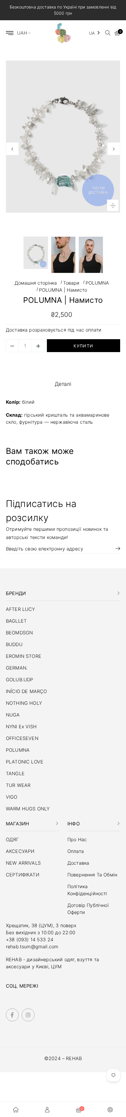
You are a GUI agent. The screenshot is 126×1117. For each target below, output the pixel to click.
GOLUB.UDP (19, 679)
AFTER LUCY (20, 609)
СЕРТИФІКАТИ (22, 875)
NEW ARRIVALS (23, 863)
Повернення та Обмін (92, 875)
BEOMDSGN (19, 633)
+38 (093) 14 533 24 (29, 939)
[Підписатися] (115, 548)
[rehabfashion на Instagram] (28, 1015)
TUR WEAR (18, 785)
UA (92, 33)
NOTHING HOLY (24, 703)
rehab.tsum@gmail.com (32, 946)
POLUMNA (97, 283)
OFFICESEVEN (22, 738)
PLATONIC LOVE (24, 762)
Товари (71, 283)
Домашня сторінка (36, 283)
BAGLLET (16, 621)
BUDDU (14, 644)
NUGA (13, 715)
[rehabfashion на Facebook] (12, 1015)
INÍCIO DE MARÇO (26, 691)
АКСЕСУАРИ (20, 851)
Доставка (17, 330)
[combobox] (95, 33)
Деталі (63, 384)
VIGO (12, 797)
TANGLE (15, 773)
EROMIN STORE (23, 656)
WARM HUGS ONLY (28, 809)
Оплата (75, 851)
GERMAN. (17, 668)
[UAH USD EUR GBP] (26, 33)
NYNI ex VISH (21, 726)
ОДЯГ (12, 839)
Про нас (77, 839)
